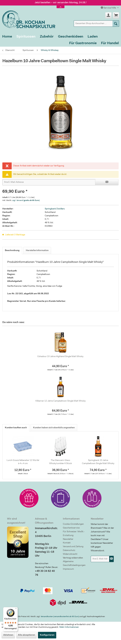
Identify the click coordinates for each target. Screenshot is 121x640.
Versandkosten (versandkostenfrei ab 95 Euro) (60, 617)
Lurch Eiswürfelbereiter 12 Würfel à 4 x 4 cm (23, 462)
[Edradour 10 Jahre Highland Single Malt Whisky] (60, 342)
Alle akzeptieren (26, 635)
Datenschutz (69, 550)
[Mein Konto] (108, 15)
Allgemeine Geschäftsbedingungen (74, 563)
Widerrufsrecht (70, 554)
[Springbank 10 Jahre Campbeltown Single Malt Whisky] (98, 446)
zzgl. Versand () (26, 200)
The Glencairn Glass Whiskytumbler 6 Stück (60, 462)
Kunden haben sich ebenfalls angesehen (54, 428)
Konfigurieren (47, 635)
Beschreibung (12, 250)
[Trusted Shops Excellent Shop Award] (18, 542)
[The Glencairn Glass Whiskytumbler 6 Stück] (60, 446)
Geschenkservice (71, 528)
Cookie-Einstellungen (73, 524)
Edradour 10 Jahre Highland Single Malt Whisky (60, 357)
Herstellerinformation (37, 250)
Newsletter (68, 539)
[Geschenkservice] (29, 498)
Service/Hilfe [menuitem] (109, 8)
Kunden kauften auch (16, 428)
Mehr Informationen (69, 627)
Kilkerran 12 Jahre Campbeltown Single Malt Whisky (60, 401)
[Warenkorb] (116, 15)
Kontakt (67, 543)
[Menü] (16, 609)
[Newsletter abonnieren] (111, 559)
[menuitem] (96, 23)
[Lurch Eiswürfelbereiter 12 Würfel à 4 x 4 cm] (22, 446)
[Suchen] (115, 23)
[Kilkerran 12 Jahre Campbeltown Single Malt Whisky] (60, 387)
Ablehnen (8, 635)
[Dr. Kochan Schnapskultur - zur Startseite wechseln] (27, 18)
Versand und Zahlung (73, 547)
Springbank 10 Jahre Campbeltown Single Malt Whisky (98, 462)
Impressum (68, 569)
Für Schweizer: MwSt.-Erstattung (74, 534)
